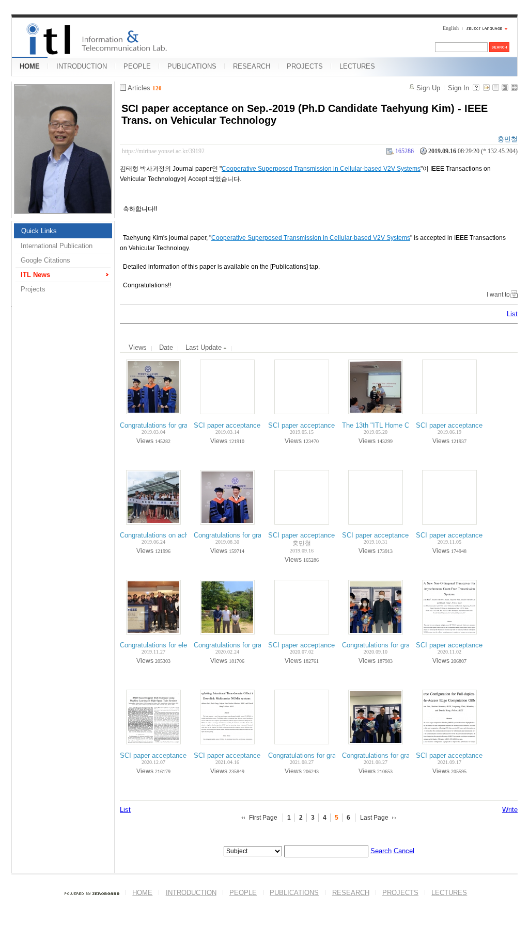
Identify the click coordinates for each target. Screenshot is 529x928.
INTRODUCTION (81, 66)
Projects (33, 289)
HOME (30, 66)
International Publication (56, 246)
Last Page (374, 817)
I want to (498, 294)
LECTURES (357, 66)
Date (166, 347)
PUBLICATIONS (191, 66)
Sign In (458, 88)
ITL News (35, 275)
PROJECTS (305, 66)
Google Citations (45, 260)
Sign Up (428, 88)
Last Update (204, 347)
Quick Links (39, 231)
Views (138, 347)
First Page (263, 817)
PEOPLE (137, 66)
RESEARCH (251, 66)
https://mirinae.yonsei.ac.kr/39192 (163, 151)
